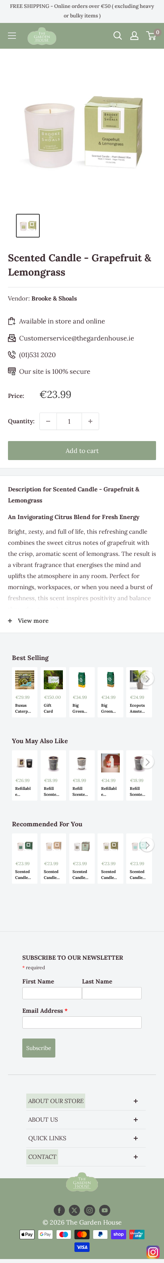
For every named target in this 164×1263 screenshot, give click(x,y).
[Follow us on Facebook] (59, 1210)
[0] (151, 35)
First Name (38, 981)
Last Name (97, 981)
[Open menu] (12, 35)
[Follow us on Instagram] (89, 1210)
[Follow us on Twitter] (74, 1210)
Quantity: (21, 421)
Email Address (45, 1010)
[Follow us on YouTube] (104, 1210)
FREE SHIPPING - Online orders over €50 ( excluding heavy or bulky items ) (82, 11)
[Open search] (117, 35)
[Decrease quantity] (48, 421)
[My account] (134, 35)
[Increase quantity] (90, 421)
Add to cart (82, 451)
